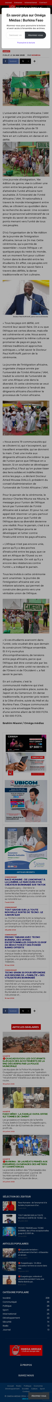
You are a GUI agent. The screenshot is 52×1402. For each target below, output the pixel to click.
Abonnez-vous (35, 35)
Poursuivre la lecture (26, 42)
